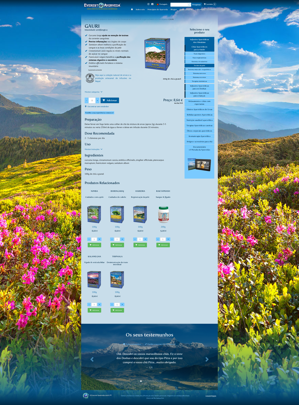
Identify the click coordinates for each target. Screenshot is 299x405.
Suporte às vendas (175, 396)
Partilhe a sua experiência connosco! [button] (99, 113)
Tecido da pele (161, 19)
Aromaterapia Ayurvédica (199, 136)
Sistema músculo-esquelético (199, 69)
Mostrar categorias (92, 92)
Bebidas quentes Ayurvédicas (199, 115)
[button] (91, 368)
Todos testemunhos (133, 344)
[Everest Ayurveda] (102, 6)
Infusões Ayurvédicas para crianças (199, 94)
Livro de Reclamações (155, 398)
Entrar (123, 396)
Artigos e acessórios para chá (199, 141)
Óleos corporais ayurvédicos (199, 131)
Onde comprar (186, 9)
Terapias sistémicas (199, 81)
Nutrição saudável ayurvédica (199, 120)
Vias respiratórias (199, 58)
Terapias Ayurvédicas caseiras (199, 125)
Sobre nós (140, 9)
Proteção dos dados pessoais (155, 396)
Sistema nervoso (199, 73)
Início (132, 9)
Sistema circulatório (199, 61)
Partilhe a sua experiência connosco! (161, 344)
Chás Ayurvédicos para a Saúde (142, 19)
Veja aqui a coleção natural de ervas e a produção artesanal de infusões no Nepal (113, 78)
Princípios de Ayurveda (158, 9)
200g (163, 211)
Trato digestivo (199, 54)
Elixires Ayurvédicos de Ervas (199, 109)
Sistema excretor (199, 77)
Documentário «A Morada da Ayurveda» (199, 148)
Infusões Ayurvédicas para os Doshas (199, 87)
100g (94, 211)
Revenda (186, 396)
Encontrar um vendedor (98, 106)
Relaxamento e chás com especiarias (199, 102)
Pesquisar (196, 4)
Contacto (212, 9)
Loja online (200, 9)
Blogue (174, 9)
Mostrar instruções (92, 149)
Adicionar (111, 100)
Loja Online (95, 19)
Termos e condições (134, 396)
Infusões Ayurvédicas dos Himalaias (114, 19)
